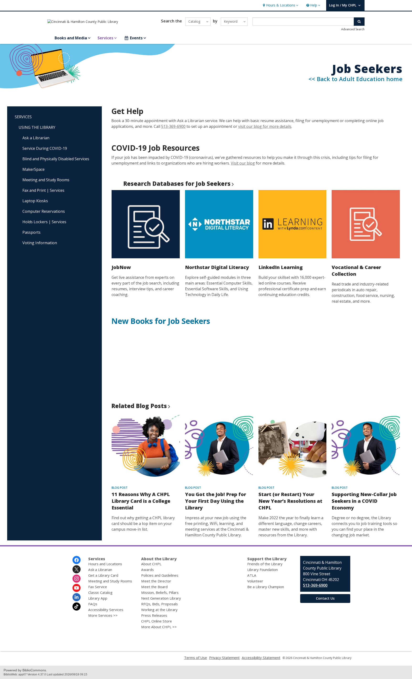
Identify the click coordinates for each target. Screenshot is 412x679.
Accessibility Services (105, 609)
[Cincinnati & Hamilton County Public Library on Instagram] (76, 579)
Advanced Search (353, 29)
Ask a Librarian (35, 137)
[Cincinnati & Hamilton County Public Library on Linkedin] (76, 597)
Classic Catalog (100, 592)
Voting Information (39, 242)
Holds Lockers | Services (44, 221)
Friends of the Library (265, 563)
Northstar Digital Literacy (217, 267)
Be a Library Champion (265, 586)
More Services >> (103, 615)
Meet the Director (156, 581)
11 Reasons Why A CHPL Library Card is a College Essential (141, 501)
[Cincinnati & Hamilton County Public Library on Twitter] (76, 569)
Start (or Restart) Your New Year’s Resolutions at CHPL (290, 501)
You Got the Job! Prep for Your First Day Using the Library (215, 501)
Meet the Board (154, 586)
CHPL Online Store (156, 621)
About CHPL (151, 563)
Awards (147, 569)
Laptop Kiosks (35, 200)
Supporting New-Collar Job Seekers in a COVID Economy (364, 501)
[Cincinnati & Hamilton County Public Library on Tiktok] (76, 606)
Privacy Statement (224, 657)
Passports (31, 232)
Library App (97, 598)
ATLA (251, 575)
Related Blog (139, 406)
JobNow (121, 267)
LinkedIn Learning (280, 267)
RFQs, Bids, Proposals (159, 603)
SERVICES (23, 116)
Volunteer (255, 581)
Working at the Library (159, 609)
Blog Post (120, 488)
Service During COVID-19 (44, 148)
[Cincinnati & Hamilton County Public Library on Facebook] (76, 560)
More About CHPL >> (159, 626)
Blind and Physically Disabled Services (55, 158)
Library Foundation (262, 569)
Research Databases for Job (177, 183)
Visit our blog (243, 163)
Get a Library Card (103, 575)
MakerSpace (33, 169)
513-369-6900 (173, 126)
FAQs (92, 603)
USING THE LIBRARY (37, 127)
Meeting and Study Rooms (45, 179)
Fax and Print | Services (43, 190)
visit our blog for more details (264, 126)
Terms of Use (195, 657)
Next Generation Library (161, 598)
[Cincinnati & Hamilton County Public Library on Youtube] (76, 588)
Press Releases (154, 615)
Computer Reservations (43, 211)
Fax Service (97, 586)
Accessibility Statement (261, 657)
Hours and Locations (105, 563)
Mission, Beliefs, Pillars (160, 592)
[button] (280, 5)
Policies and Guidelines (159, 575)
